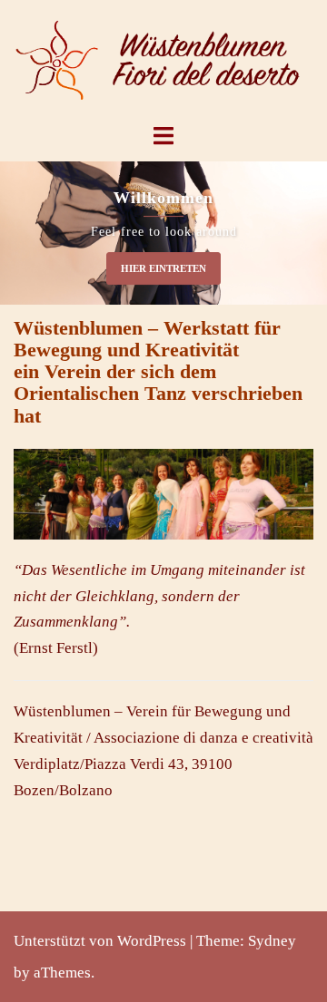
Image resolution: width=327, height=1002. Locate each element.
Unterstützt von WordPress (100, 940)
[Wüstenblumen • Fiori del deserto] (163, 59)
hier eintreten (163, 268)
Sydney (272, 940)
